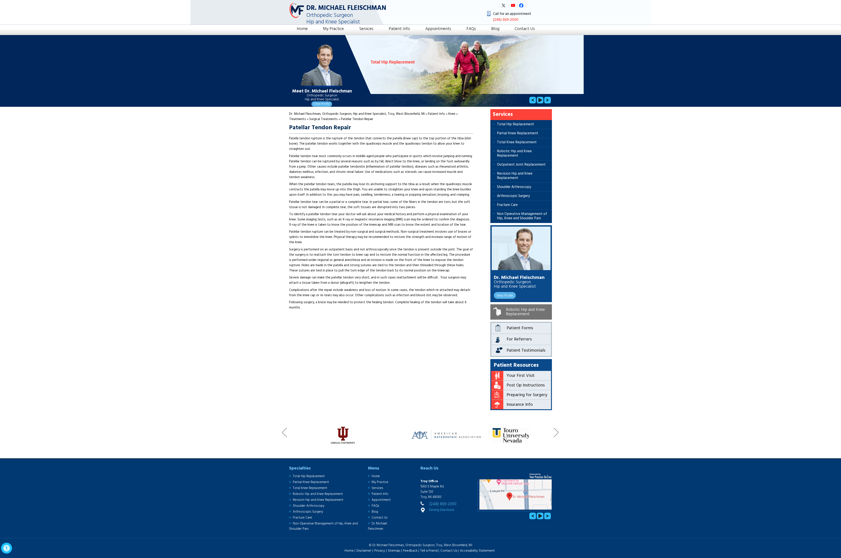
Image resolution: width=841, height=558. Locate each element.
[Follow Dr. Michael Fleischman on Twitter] (503, 7)
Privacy (379, 551)
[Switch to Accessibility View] (6, 548)
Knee (452, 114)
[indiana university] (313, 433)
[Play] (540, 100)
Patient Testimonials (526, 350)
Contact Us (525, 29)
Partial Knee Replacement (517, 133)
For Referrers (519, 339)
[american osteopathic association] (417, 433)
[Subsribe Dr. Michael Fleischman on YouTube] (513, 7)
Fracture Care (507, 205)
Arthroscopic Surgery (513, 196)
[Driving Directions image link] (514, 495)
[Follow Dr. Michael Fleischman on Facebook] (523, 7)
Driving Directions (441, 510)
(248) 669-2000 (442, 504)
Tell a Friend (429, 551)
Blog (495, 29)
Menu (373, 468)
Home (302, 29)
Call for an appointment (512, 17)
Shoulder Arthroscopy (514, 187)
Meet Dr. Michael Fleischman (322, 91)
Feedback (410, 551)
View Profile (322, 103)
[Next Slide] (547, 100)
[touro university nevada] (482, 433)
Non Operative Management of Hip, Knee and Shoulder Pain (522, 216)
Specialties (300, 468)
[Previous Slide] (532, 100)
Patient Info (399, 29)
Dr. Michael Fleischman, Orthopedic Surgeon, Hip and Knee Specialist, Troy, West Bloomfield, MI (357, 114)
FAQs (471, 29)
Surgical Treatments (324, 119)
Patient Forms (520, 328)
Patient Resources (516, 365)
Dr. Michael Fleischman (519, 277)
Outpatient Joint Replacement (521, 165)
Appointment (381, 500)
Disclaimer (364, 551)
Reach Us (429, 468)
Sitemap (394, 551)
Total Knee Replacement (517, 142)
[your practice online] (540, 475)
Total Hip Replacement (515, 124)
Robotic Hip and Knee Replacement (514, 153)
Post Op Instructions (526, 385)
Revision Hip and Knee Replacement (514, 176)
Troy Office (429, 481)
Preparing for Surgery (527, 395)
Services (366, 29)
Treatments (298, 119)
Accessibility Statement (477, 551)
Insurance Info (520, 404)
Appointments (438, 29)
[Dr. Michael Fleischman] (521, 248)
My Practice (333, 29)
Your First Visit (521, 375)
